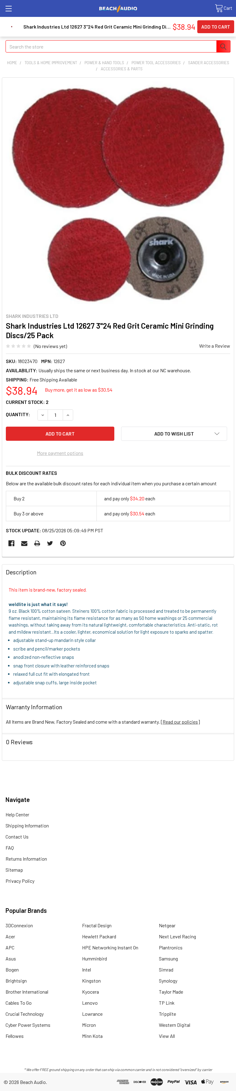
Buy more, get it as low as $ (78, 390)
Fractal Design (97, 925)
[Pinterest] (63, 543)
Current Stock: (27, 402)
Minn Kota (92, 1036)
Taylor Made (171, 992)
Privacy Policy (20, 881)
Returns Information (26, 859)
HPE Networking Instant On (110, 947)
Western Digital (174, 1025)
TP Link (167, 1003)
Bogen (12, 969)
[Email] (24, 543)
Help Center (17, 814)
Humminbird (94, 958)
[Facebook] (11, 543)
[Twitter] (50, 543)
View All (167, 1036)
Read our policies (180, 722)
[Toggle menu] (8, 8)
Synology (168, 980)
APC (10, 947)
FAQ (10, 848)
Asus (11, 958)
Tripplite (167, 1014)
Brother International (27, 992)
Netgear (167, 925)
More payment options (60, 453)
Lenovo (90, 1003)
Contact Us (17, 836)
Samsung (168, 958)
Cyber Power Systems (28, 1025)
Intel (86, 969)
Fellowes (15, 1036)
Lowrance (92, 1014)
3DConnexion (19, 925)
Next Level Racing (177, 936)
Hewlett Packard (99, 936)
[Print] (37, 543)
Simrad (166, 969)
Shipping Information (27, 825)
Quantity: (18, 414)
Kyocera (90, 992)
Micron (89, 1025)
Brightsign (16, 980)
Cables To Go (19, 1003)
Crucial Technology (25, 1014)
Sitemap (14, 870)
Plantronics (171, 947)
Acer (10, 936)
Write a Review (214, 346)
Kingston (91, 980)
